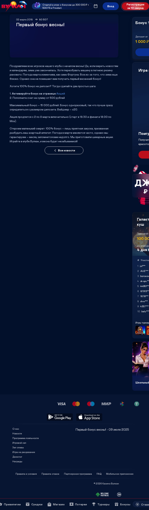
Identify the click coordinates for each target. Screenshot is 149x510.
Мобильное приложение (119, 473)
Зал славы (18, 447)
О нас (15, 428)
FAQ (99, 473)
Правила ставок (50, 473)
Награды (17, 461)
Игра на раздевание (23, 452)
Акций (60, 93)
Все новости (66, 150)
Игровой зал (19, 442)
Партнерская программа (78, 473)
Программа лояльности (25, 438)
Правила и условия (26, 473)
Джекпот (17, 456)
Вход (110, 6)
